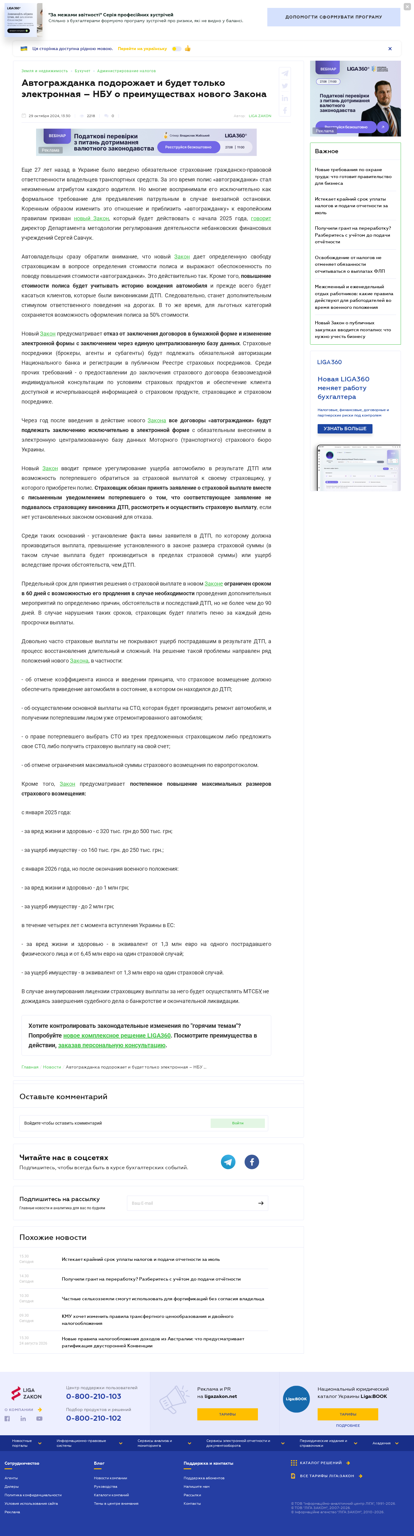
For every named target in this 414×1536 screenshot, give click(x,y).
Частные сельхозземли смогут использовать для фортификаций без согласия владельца (163, 1298)
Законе (214, 583)
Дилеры (12, 1486)
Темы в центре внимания (116, 1503)
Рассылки (192, 1495)
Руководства (105, 1486)
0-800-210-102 (93, 1418)
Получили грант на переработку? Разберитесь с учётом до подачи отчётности (151, 1278)
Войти (238, 1123)
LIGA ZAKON (260, 116)
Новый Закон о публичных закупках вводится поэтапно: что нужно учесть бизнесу (353, 329)
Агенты (11, 1478)
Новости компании (110, 1478)
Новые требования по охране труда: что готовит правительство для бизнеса (353, 176)
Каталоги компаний (111, 1495)
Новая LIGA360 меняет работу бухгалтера (344, 387)
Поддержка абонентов (204, 1478)
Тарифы (227, 1414)
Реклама (12, 1512)
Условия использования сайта (31, 1503)
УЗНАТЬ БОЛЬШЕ (345, 428)
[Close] (407, 6)
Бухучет (83, 71)
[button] (27, 1443)
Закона (157, 420)
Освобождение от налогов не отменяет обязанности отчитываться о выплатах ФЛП (350, 264)
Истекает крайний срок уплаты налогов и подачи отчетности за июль (141, 1259)
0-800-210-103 (93, 1396)
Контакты (192, 1503)
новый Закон (91, 218)
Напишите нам (196, 1486)
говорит (261, 218)
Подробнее (348, 1425)
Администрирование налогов (126, 71)
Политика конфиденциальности (33, 1495)
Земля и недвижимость (45, 71)
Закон (182, 256)
